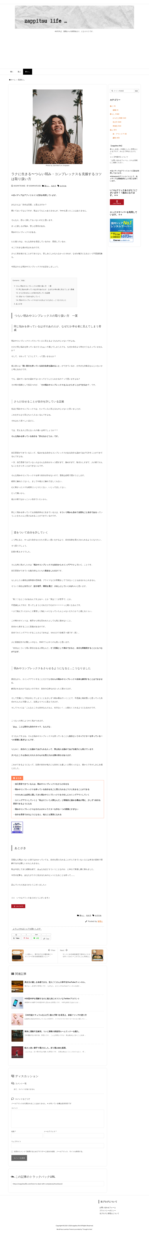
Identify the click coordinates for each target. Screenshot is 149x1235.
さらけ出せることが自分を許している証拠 (33, 293)
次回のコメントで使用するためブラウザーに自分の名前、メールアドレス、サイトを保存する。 (49, 1151)
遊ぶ (113, 130)
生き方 (53, 186)
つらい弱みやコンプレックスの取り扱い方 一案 (32, 286)
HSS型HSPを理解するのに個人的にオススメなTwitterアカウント (52, 998)
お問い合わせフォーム (108, 1207)
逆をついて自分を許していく (28, 296)
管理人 (100, 921)
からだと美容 (119, 118)
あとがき (18, 304)
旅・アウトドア (120, 134)
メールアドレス (50, 1131)
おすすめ (63, 186)
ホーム (13, 80)
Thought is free (87, 1229)
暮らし (22, 80)
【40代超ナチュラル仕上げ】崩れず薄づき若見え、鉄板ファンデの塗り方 (56, 1015)
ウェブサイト (16, 1141)
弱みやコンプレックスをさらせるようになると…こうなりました (41, 300)
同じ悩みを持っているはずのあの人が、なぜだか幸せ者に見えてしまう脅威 (45, 289)
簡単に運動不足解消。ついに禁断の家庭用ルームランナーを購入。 (52, 1031)
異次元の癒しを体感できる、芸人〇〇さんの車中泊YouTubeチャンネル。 (56, 982)
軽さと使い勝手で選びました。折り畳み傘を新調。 (46, 1048)
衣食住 (117, 126)
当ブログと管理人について (109, 1213)
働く (113, 106)
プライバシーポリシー (108, 1210)
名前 (13, 1131)
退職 (115, 110)
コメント (14, 1108)
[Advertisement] (74, 51)
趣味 (116, 138)
